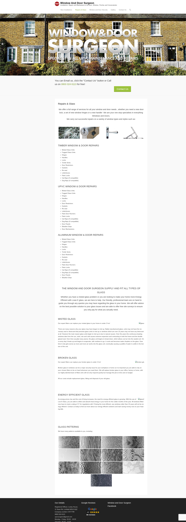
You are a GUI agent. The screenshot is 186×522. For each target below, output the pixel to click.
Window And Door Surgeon (77, 3)
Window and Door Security (98, 10)
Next (183, 44)
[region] (93, 45)
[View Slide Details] (93, 45)
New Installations (66, 10)
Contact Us (122, 10)
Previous (2, 44)
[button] (93, 512)
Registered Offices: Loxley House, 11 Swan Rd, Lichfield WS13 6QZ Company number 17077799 (66, 509)
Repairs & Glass (80, 10)
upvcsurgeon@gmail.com (63, 517)
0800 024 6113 (68, 84)
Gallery (113, 10)
